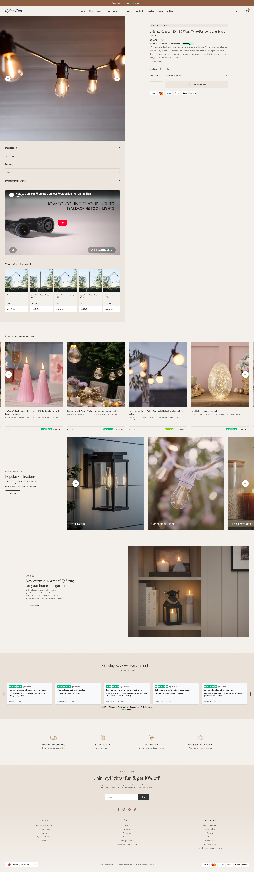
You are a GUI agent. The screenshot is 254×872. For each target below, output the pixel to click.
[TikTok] (135, 809)
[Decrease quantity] (152, 85)
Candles (150, 11)
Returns (44, 833)
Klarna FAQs (210, 840)
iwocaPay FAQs (210, 844)
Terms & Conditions (210, 825)
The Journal (127, 833)
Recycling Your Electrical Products (210, 848)
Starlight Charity (127, 840)
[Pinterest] (129, 809)
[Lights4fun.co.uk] (13, 11)
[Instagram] (123, 809)
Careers (127, 825)
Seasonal (100, 11)
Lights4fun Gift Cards (44, 837)
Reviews (210, 833)
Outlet (83, 11)
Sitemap (210, 837)
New (91, 11)
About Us (127, 829)
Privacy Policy (210, 829)
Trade (44, 840)
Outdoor (170, 11)
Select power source (196, 84)
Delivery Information (44, 829)
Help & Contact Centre (44, 825)
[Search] (237, 11)
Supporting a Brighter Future (127, 844)
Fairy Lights (139, 11)
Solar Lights (112, 11)
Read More (174, 57)
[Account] (242, 11)
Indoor (160, 11)
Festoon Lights (126, 11)
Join (143, 797)
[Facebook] (118, 809)
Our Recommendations (19, 336)
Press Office (127, 837)
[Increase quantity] (161, 85)
